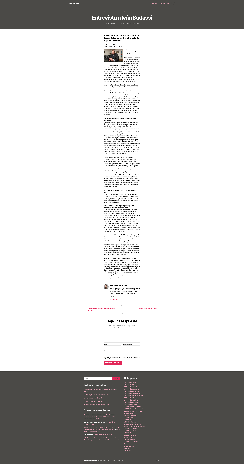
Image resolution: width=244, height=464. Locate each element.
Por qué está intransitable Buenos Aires (96, 404)
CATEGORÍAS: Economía (131, 389)
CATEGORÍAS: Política (121, 12)
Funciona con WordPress (117, 460)
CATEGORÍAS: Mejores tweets (133, 396)
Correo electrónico (127, 344)
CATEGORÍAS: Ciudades (131, 385)
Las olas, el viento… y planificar (93, 401)
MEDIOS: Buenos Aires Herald (137, 12)
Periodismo (162, 3)
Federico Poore (74, 3)
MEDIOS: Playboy (129, 439)
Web (105, 351)
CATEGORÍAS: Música (131, 398)
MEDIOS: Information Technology (134, 426)
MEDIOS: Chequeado (130, 415)
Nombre (106, 344)
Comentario (107, 332)
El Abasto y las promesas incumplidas (96, 395)
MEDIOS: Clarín (129, 417)
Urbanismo (155, 3)
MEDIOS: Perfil (128, 437)
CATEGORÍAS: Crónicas (131, 387)
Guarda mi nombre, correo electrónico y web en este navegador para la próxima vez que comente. (122, 358)
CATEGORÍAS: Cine (130, 382)
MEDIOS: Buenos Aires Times (133, 411)
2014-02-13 (122, 23)
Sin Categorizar (129, 446)
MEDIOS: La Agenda (130, 428)
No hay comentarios (133, 23)
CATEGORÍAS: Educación (132, 391)
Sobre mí (127, 448)
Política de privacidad (103, 460)
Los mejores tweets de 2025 (93, 398)
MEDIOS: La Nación (130, 431)
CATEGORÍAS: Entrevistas (106, 12)
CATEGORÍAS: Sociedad (131, 402)
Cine (168, 3)
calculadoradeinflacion (91, 438)
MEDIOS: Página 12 (130, 435)
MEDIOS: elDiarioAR (130, 422)
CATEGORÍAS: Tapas (130, 404)
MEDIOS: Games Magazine (132, 424)
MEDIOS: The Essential (131, 442)
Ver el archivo (114, 299)
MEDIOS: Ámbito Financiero (132, 407)
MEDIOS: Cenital (129, 413)
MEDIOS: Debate (129, 420)
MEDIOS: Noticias (129, 433)
